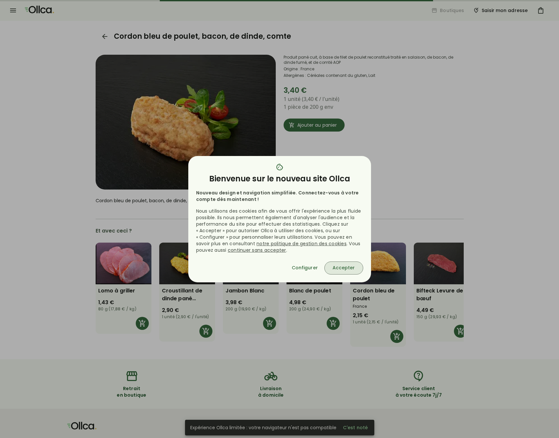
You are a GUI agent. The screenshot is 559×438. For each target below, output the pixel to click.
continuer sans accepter (257, 250)
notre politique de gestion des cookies (301, 243)
